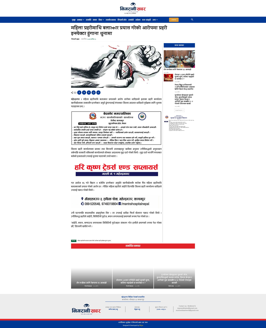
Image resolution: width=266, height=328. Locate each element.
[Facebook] (79, 92)
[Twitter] (84, 92)
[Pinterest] (89, 92)
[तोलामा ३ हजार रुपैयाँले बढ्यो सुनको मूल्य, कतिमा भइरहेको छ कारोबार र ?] (168, 77)
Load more (178, 110)
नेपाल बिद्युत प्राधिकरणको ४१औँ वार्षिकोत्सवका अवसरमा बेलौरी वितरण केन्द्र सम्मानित (185, 87)
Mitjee (141, 325)
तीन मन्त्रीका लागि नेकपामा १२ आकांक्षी (177, 69)
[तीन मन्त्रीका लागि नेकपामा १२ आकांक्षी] (179, 59)
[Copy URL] (98, 92)
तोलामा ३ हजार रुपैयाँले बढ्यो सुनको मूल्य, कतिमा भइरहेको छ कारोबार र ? (184, 77)
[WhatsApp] (94, 92)
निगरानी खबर (75, 39)
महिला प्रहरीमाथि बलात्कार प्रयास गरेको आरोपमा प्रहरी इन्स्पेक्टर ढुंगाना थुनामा (94, 241)
